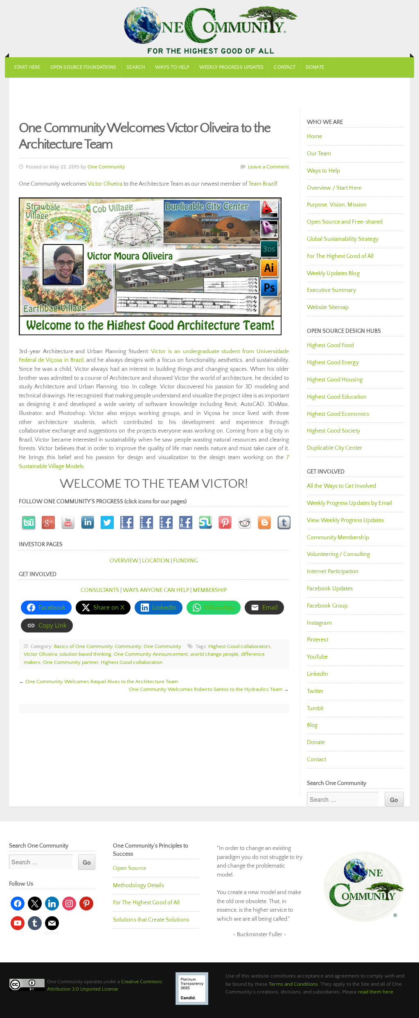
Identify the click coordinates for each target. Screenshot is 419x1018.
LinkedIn (318, 674)
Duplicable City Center (334, 448)
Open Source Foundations (83, 67)
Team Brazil (262, 184)
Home (314, 136)
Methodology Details (138, 885)
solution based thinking (85, 654)
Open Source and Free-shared (345, 222)
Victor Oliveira (105, 184)
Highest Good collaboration (131, 662)
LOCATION (155, 561)
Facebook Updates (330, 588)
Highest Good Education (337, 397)
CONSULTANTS (100, 590)
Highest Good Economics (338, 414)
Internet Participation (332, 571)
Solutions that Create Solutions (151, 920)
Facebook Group (327, 606)
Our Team (319, 153)
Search (135, 67)
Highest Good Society (333, 431)
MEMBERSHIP (210, 590)
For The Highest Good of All (340, 256)
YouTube (317, 657)
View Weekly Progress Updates (345, 520)
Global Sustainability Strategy (342, 239)
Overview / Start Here (334, 188)
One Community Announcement (151, 654)
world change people (214, 654)
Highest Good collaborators (239, 646)
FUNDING (185, 561)
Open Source (129, 868)
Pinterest (317, 640)
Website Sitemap (328, 307)
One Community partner (70, 662)
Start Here (27, 67)
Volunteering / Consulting (338, 554)
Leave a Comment (268, 167)
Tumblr (315, 708)
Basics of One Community (83, 646)
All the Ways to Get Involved (341, 486)
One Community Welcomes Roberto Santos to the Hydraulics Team (205, 689)
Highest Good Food (330, 345)
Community (128, 646)
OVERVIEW (124, 561)
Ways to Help (172, 67)
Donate (315, 67)
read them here (375, 992)
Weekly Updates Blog (333, 273)
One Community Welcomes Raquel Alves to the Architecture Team (101, 681)
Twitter (315, 691)
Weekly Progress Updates (231, 67)
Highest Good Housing (335, 380)
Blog (312, 725)
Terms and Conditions (293, 984)
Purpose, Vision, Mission (337, 205)
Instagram (319, 623)
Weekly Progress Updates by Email (349, 503)
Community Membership (338, 537)
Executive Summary (331, 290)
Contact (284, 67)
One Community (209, 28)
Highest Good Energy (333, 362)
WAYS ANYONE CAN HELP (156, 590)
